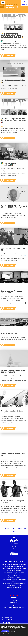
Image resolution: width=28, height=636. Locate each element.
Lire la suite (9, 55)
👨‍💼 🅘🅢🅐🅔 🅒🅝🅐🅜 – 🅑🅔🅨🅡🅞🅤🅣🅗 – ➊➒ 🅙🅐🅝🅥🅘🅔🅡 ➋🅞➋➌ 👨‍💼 (12, 35)
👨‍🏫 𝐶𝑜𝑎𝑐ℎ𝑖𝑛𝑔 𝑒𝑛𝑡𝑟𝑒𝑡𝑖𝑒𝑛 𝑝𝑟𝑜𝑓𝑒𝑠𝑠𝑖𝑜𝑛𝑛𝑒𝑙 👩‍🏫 (9, 164)
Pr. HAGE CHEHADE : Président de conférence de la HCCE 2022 (14, 208)
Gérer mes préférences (7, 633)
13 (25, 529)
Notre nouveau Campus (10, 334)
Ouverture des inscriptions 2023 (12, 412)
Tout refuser (13, 631)
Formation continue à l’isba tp (14, 587)
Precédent (7, 529)
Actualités (14, 595)
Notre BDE (14, 600)
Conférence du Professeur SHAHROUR (12, 292)
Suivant (15, 531)
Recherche (14, 598)
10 (20, 529)
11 (21, 529)
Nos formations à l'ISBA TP (14, 561)
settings (21, 628)
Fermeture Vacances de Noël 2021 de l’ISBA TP (13, 371)
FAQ (14, 605)
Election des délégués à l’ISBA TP (13, 249)
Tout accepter (5, 631)
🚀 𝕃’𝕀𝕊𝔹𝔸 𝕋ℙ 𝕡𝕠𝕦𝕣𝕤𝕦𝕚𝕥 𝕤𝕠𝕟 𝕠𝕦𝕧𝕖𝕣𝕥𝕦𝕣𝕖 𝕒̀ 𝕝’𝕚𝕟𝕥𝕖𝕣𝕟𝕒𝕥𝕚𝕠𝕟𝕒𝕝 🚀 (13, 120)
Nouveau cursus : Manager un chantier (13, 502)
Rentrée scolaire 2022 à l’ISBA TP (13, 454)
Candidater (14, 602)
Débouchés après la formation (14, 607)
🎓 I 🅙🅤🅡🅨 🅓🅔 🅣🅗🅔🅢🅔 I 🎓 (13, 81)
